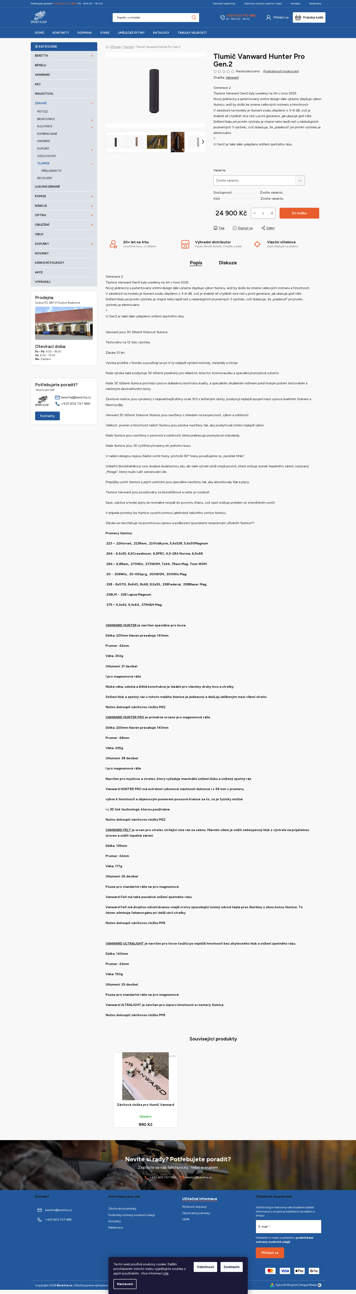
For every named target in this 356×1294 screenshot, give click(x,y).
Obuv (39, 234)
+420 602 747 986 (241, 15)
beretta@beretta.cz (76, 397)
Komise (40, 196)
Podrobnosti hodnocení (281, 71)
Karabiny (43, 141)
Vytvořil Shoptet (287, 1285)
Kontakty (295, 3)
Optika (40, 215)
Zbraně (41, 103)
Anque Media (308, 1285)
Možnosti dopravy (194, 1207)
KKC (38, 84)
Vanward (42, 75)
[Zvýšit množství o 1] (272, 213)
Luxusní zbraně (47, 186)
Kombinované (47, 133)
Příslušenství (51, 170)
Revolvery (44, 178)
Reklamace (315, 3)
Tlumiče (43, 163)
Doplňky (43, 148)
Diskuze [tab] (228, 263)
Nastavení (125, 1284)
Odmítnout (205, 1267)
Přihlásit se (281, 17)
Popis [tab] (196, 263)
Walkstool (44, 93)
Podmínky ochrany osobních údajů (263, 3)
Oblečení (42, 224)
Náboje (41, 206)
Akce (39, 272)
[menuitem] (39, 33)
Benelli (40, 65)
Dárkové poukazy (49, 263)
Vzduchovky (46, 156)
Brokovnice (46, 119)
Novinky (42, 253)
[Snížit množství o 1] (254, 213)
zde (166, 1273)
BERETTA (41, 55)
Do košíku (299, 213)
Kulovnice (44, 126)
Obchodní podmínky (224, 3)
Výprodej (43, 282)
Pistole (42, 111)
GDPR (186, 1219)
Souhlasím (232, 1267)
